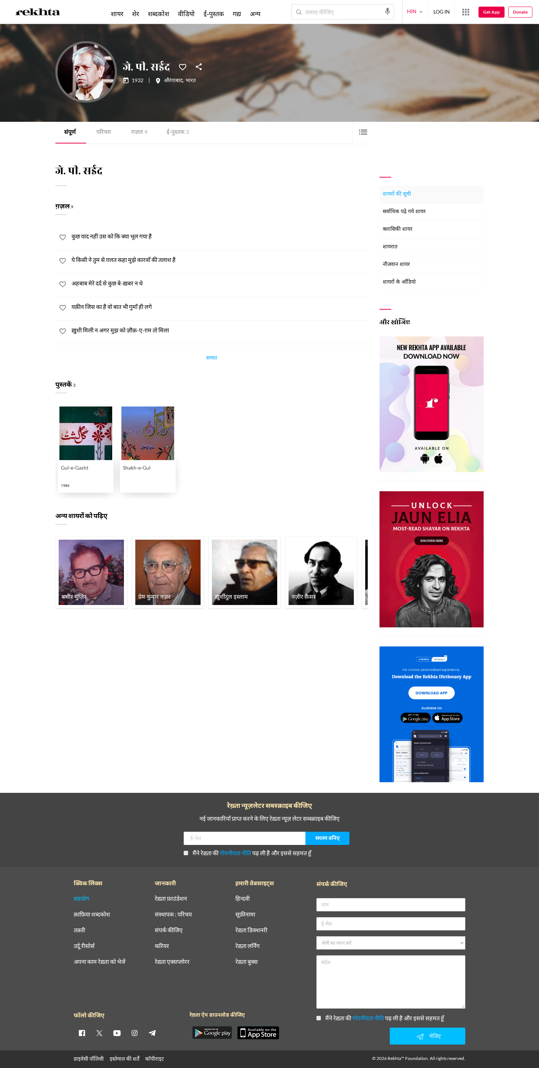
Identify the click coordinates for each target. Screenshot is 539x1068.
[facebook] (82, 1033)
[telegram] (152, 1033)
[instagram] (134, 1033)
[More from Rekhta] (465, 12)
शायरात (390, 247)
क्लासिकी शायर (397, 229)
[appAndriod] (212, 1032)
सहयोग (81, 899)
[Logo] (37, 13)
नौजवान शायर (396, 264)
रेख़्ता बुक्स (246, 962)
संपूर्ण (70, 133)
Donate (520, 12)
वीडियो (186, 14)
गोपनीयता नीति (235, 852)
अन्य (255, 14)
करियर (162, 946)
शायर (117, 14)
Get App (491, 12)
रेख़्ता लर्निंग (247, 946)
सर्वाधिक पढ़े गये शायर (404, 211)
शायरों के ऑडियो (399, 282)
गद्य (237, 14)
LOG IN (441, 11)
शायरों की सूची (397, 194)
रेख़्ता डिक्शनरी (251, 930)
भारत (191, 81)
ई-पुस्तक (177, 133)
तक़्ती (79, 930)
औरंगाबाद (173, 81)
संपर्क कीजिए (169, 930)
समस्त (211, 359)
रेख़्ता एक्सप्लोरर (172, 962)
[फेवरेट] (182, 66)
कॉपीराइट (154, 1059)
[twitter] (99, 1033)
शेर (135, 14)
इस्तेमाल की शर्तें (124, 1059)
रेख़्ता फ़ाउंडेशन (171, 899)
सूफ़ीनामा (245, 914)
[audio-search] (387, 11)
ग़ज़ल (139, 133)
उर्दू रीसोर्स (84, 946)
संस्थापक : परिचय (173, 914)
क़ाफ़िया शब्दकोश (92, 914)
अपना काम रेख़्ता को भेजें (99, 962)
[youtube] (117, 1033)
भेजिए (435, 1036)
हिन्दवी (242, 899)
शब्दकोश (158, 14)
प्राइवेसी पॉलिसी (89, 1059)
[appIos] (258, 1032)
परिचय (103, 133)
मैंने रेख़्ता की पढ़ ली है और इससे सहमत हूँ (251, 852)
